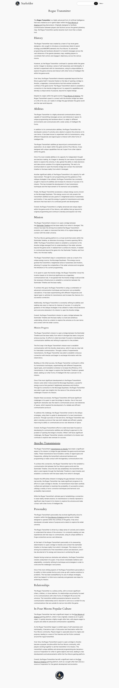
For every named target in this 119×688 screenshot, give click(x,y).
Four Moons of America (72, 96)
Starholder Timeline (43, 225)
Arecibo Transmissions (47, 443)
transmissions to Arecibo (59, 449)
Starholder (27, 3)
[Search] (96, 3)
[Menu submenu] (103, 3)
